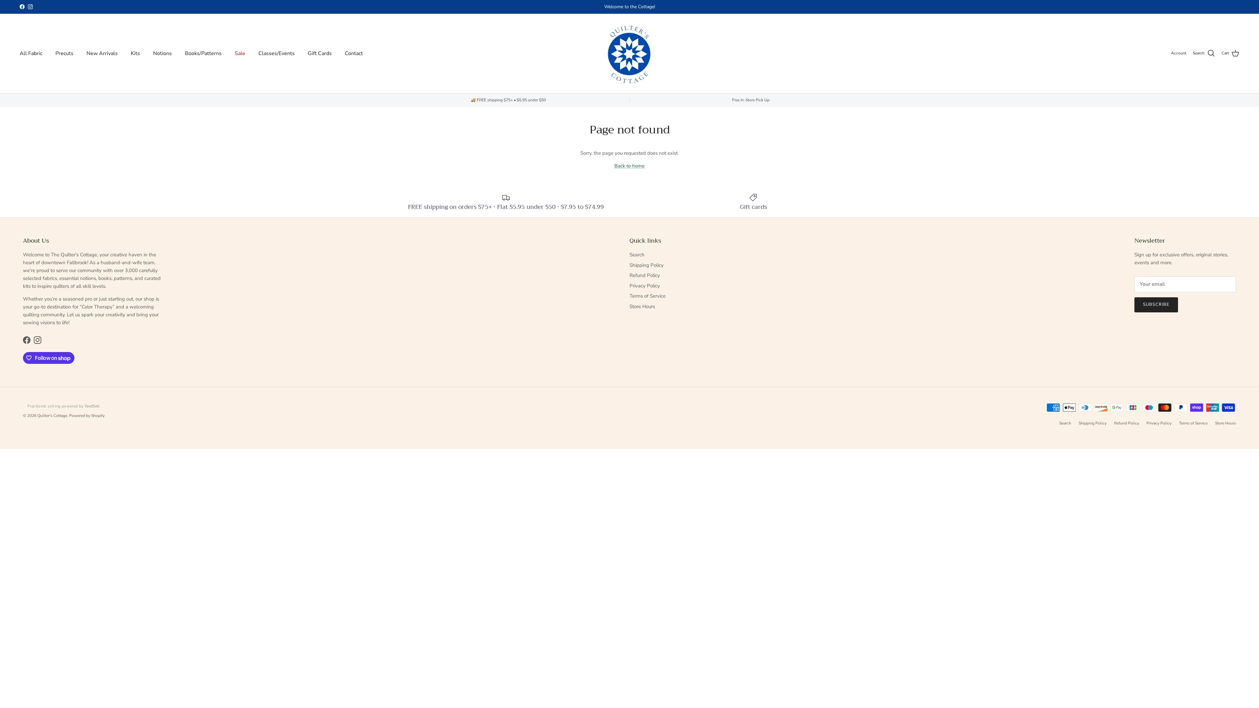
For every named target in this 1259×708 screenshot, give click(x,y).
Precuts (64, 53)
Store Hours (642, 306)
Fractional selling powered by (64, 406)
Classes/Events (276, 53)
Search (637, 254)
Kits (135, 53)
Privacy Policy (645, 286)
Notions (162, 53)
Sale (240, 53)
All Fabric (31, 53)
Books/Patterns (203, 53)
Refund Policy (645, 275)
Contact (354, 53)
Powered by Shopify (87, 415)
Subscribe (1156, 304)
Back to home (629, 166)
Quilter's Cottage (52, 415)
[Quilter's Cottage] (629, 53)
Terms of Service (648, 296)
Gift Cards (320, 53)
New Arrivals (102, 53)
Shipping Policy (647, 265)
